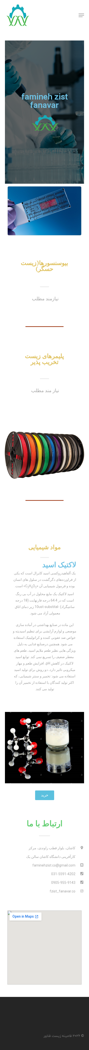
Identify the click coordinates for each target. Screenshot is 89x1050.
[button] (44, 795)
